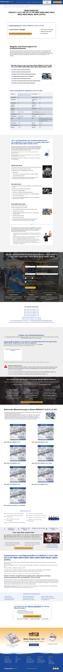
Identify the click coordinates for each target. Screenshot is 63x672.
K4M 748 (29, 95)
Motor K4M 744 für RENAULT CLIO (31, 311)
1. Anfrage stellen (13, 390)
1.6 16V (19, 127)
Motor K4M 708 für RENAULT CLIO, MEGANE (31, 319)
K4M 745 (25, 95)
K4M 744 (21, 95)
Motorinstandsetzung (37, 278)
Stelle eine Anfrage (7, 345)
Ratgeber (39, 2)
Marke (26, 272)
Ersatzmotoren (29, 278)
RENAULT (11, 5)
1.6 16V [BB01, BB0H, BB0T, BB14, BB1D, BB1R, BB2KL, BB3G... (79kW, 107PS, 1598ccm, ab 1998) (39, 5)
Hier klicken (10, 372)
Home (17, 2)
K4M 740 (23, 93)
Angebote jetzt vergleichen (30, 287)
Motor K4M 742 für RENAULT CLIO (31, 309)
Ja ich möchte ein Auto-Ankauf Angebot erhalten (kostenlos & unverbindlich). (39, 281)
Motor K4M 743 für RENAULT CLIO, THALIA (31, 317)
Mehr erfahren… (20, 369)
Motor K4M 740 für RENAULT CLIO (31, 314)
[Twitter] (58, 668)
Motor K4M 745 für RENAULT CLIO (31, 312)
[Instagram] (54, 668)
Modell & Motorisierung (41, 272)
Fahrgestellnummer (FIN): (42, 265)
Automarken (28, 2)
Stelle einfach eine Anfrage (10, 586)
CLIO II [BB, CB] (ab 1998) (19, 5)
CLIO (14, 5)
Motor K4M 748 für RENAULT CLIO (31, 315)
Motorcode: (27, 265)
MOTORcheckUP (35, 2)
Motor (8, 5)
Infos (20, 2)
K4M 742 (27, 93)
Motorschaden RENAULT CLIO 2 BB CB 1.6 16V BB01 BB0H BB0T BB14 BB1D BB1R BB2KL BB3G (31, 320)
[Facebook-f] (56, 668)
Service (23, 2)
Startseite (5, 5)
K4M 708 (19, 93)
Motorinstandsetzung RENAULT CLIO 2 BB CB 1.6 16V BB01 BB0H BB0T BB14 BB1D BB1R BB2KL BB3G (31, 322)
